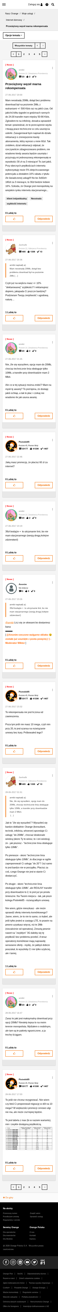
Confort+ (6, 1288)
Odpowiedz (43, 219)
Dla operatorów (9, 1232)
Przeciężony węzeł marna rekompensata (23, 86)
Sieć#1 (20, 1274)
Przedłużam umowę (11, 1217)
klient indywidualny (17, 198)
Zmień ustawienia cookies (29, 1278)
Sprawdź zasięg (36, 1217)
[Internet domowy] (24, 46)
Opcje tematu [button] (12, 35)
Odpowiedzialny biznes (36, 1274)
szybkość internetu (16, 203)
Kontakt (33, 1235)
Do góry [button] (9, 1197)
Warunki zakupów (10, 1297)
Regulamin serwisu (30, 1292)
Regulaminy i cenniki (11, 1220)
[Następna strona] (44, 54)
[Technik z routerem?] (43, 46)
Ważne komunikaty (10, 1292)
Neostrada (36, 198)
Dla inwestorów (9, 1235)
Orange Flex (8, 1274)
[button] (52, 68)
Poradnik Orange (21, 1288)
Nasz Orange (11, 13)
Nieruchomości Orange (39, 1302)
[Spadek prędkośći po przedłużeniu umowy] (37, 46)
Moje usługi (27, 13)
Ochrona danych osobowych (14, 1302)
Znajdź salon (35, 1213)
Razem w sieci (9, 1278)
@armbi (9, 622)
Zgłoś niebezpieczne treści (14, 1283)
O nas (32, 1232)
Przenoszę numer (10, 1213)
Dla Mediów (8, 1239)
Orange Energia (38, 1288)
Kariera (33, 1239)
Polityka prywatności (30, 1297)
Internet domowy (14, 20)
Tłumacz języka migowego (39, 1283)
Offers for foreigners (11, 1306)
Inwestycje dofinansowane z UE (36, 1306)
